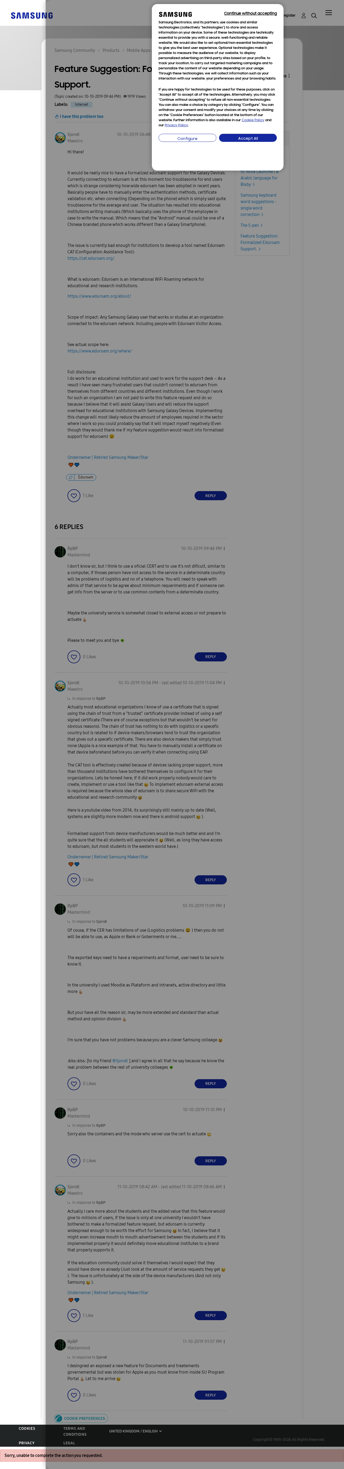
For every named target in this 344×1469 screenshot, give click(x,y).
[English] (32, 15)
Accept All (248, 139)
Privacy (26, 1443)
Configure (187, 139)
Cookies (27, 1428)
